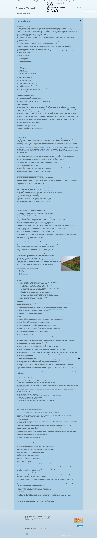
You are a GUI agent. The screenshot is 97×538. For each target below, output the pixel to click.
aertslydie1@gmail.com (33, 527)
